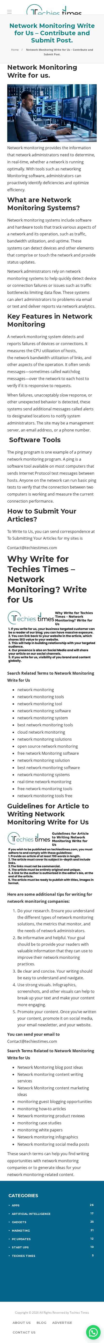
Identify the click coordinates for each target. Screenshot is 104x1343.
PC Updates (53, 1239)
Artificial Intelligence (53, 1214)
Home (15, 49)
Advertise (62, 1323)
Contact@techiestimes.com (32, 547)
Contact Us (24, 1332)
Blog (41, 1323)
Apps (53, 1205)
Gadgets (53, 1222)
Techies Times (53, 1256)
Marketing (53, 1230)
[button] (93, 1332)
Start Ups (53, 1247)
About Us (22, 1323)
